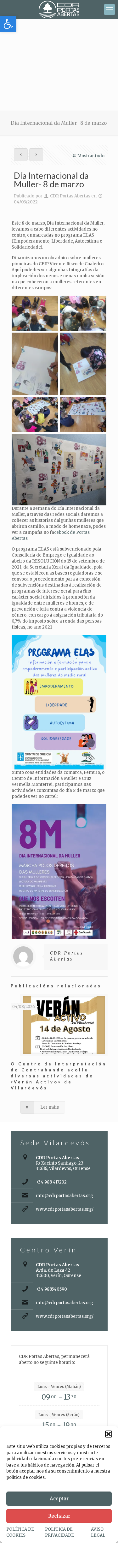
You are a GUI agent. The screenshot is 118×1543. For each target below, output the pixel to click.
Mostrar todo (90, 156)
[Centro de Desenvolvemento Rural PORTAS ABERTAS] (59, 9)
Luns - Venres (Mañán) (59, 1386)
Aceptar (59, 1499)
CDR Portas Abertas (70, 196)
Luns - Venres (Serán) (59, 1414)
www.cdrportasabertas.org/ (64, 1209)
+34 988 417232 (51, 1182)
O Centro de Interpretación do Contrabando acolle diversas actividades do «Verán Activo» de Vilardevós (59, 1075)
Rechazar (59, 1516)
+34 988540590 (51, 1289)
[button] (8, 24)
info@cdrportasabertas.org (64, 1195)
